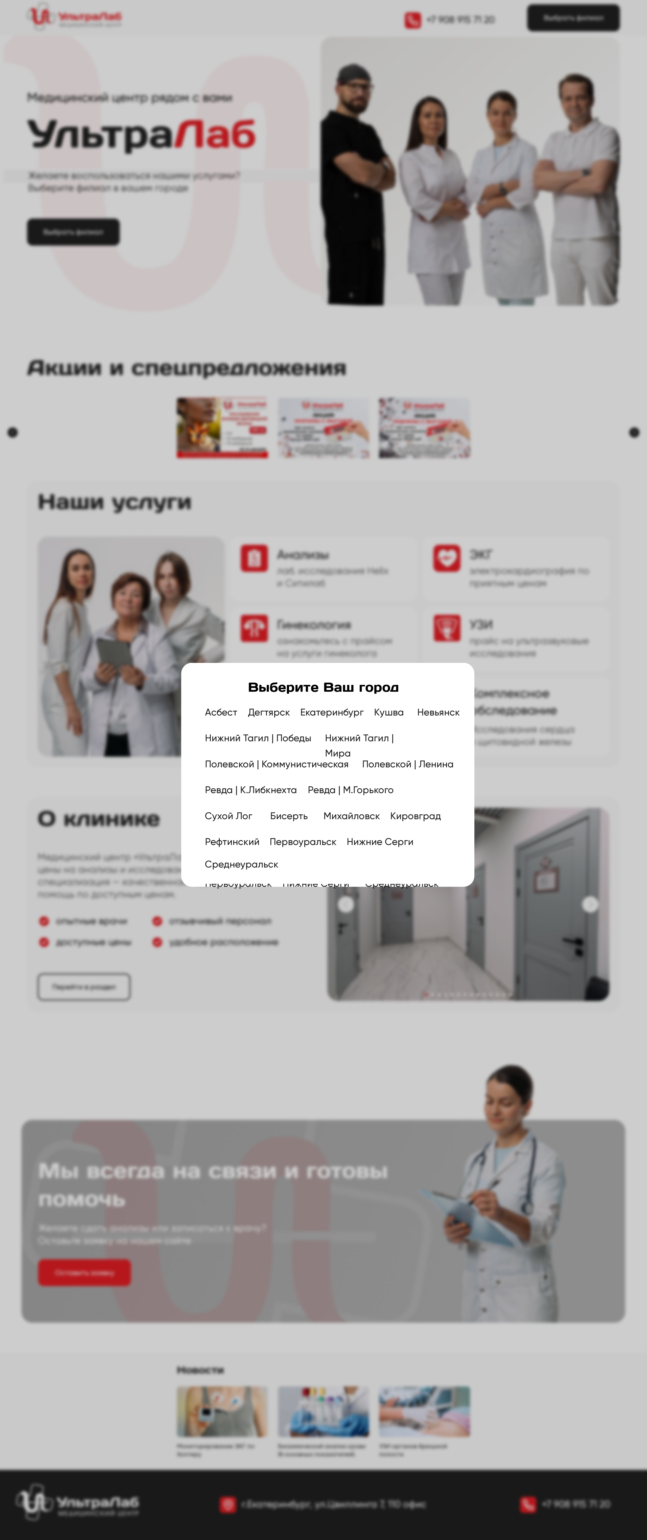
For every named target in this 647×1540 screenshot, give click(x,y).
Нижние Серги (380, 841)
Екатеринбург (332, 712)
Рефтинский (232, 841)
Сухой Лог (228, 815)
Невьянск (438, 712)
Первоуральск (303, 841)
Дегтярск (269, 712)
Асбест (221, 712)
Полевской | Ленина (408, 764)
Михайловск (352, 815)
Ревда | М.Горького (351, 790)
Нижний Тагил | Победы (258, 738)
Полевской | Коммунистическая (277, 764)
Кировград (415, 815)
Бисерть (289, 815)
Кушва (389, 712)
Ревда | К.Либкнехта (251, 790)
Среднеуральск (242, 864)
